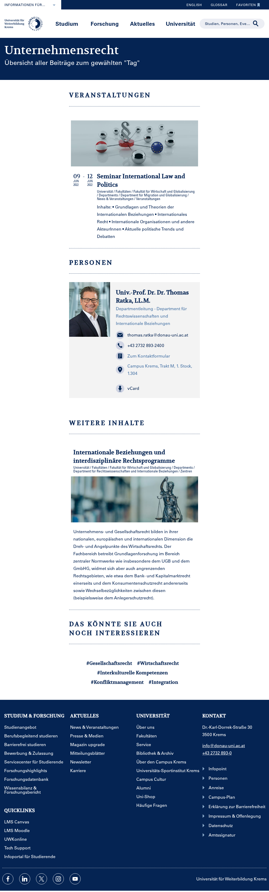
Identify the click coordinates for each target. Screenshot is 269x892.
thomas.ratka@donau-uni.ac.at (157, 335)
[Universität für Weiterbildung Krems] (25, 23)
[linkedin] (24, 878)
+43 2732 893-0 (217, 753)
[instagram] (58, 878)
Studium (66, 23)
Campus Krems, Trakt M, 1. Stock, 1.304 (159, 369)
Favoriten (244, 6)
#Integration (163, 682)
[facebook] (7, 878)
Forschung (105, 23)
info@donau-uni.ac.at (223, 745)
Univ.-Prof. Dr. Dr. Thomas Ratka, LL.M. (152, 296)
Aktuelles (142, 23)
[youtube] (75, 878)
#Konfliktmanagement (117, 682)
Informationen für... (24, 5)
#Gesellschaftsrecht (109, 663)
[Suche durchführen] (256, 23)
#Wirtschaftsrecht (158, 663)
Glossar (217, 6)
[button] (155, 388)
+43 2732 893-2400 (145, 345)
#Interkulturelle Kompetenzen (132, 673)
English (194, 5)
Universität (180, 23)
